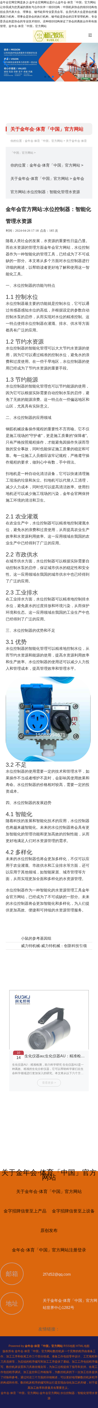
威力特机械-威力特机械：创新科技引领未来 (57, 946)
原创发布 (49, 1230)
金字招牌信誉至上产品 (25, 1211)
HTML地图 (82, 1346)
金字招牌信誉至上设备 (73, 1211)
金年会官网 (72, 494)
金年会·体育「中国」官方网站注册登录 (49, 1250)
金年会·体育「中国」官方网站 (44, 141)
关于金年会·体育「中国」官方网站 (39, 179)
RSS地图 (69, 1346)
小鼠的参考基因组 (36, 938)
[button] (92, 62)
